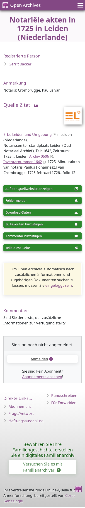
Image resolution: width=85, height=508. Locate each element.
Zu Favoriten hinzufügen (24, 224)
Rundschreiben (64, 395)
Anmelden (39, 358)
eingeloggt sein (58, 285)
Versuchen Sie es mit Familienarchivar (42, 467)
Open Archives (25, 5)
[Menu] (80, 5)
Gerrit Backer (20, 64)
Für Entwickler (63, 402)
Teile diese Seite (17, 248)
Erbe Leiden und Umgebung (27, 134)
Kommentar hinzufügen (23, 236)
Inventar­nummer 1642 (22, 161)
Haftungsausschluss (26, 420)
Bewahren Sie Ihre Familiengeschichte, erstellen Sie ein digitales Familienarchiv (42, 449)
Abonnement (20, 406)
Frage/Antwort (21, 413)
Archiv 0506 (39, 156)
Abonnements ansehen (42, 376)
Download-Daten (18, 212)
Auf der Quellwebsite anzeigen (29, 189)
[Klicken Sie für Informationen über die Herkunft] (34, 105)
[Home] (78, 489)
